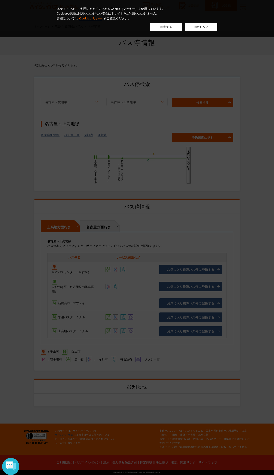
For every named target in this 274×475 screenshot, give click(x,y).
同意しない (201, 26)
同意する (166, 26)
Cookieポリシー (90, 18)
